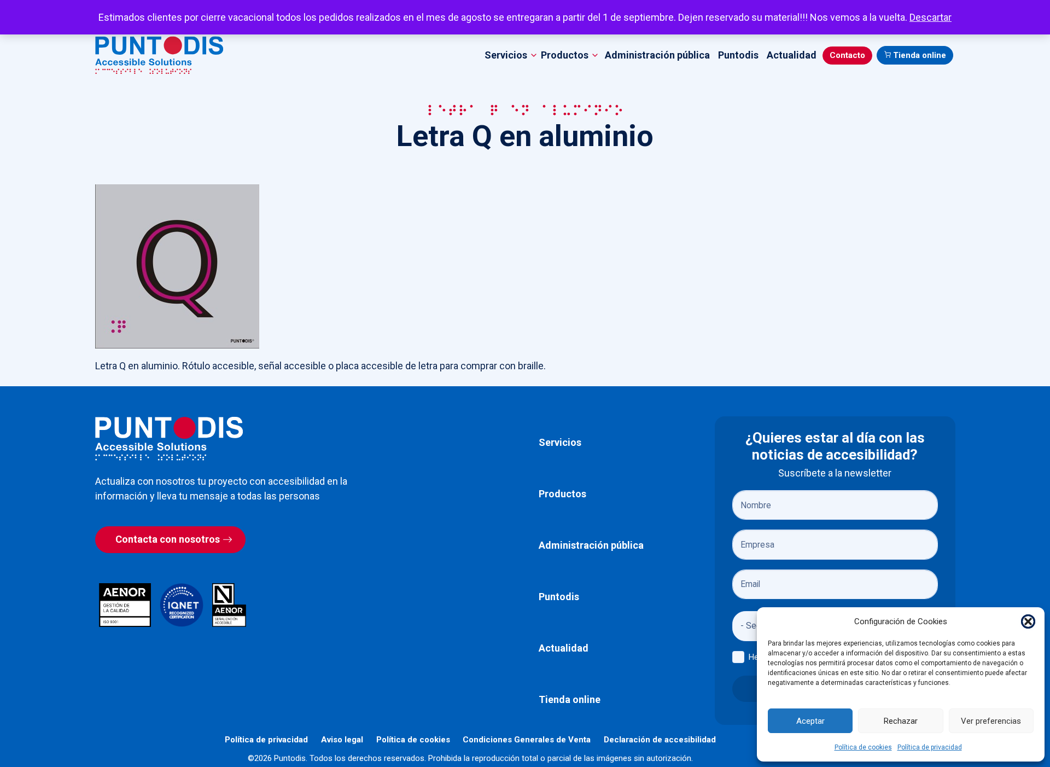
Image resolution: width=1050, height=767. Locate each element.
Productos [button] (564, 55)
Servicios (560, 442)
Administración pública (657, 55)
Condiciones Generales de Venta (527, 740)
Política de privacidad (929, 747)
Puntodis (738, 55)
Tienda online (919, 55)
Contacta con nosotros (167, 539)
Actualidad (791, 55)
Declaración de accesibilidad (660, 740)
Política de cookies (863, 747)
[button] (1028, 621)
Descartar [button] (930, 17)
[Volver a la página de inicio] (169, 438)
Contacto (847, 55)
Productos (562, 493)
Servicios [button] (506, 55)
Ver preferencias (991, 721)
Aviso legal (342, 740)
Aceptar (810, 721)
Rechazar (901, 721)
